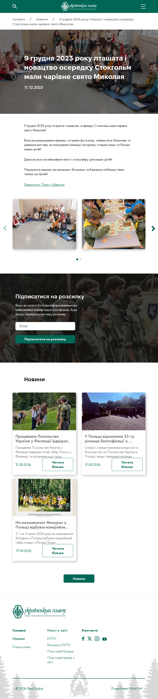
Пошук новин (22, 647)
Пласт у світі (57, 630)
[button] (152, 228)
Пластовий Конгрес (60, 651)
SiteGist (136, 688)
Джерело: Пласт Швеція (44, 184)
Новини (42, 19)
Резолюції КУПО (59, 645)
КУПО (51, 638)
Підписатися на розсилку (45, 339)
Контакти (90, 630)
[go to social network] (83, 640)
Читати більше (58, 464)
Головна (19, 19)
